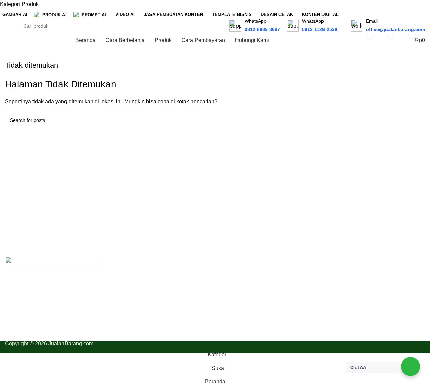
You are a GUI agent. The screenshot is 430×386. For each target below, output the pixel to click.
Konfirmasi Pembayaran (356, 299)
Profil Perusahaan (241, 275)
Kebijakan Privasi (241, 299)
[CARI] (218, 22)
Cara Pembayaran (349, 287)
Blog (225, 312)
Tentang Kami (236, 287)
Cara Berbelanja (347, 275)
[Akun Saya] (342, 40)
